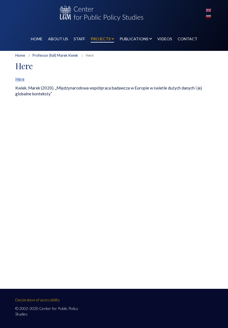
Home (20, 55)
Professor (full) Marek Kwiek (55, 55)
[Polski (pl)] (208, 16)
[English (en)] (208, 9)
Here (19, 78)
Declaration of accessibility (37, 299)
